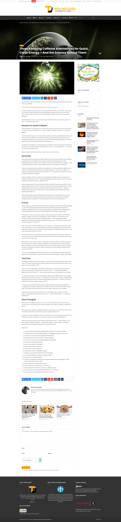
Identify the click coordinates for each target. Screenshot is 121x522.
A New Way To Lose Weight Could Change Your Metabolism (28, 416)
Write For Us (57, 17)
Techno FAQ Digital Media (94, 488)
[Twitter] (32, 502)
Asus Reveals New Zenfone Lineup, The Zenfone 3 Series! (91, 158)
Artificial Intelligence (91, 163)
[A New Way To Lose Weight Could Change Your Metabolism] (29, 409)
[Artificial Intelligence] (81, 165)
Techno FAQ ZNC (97, 1)
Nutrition (26, 22)
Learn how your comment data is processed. (49, 470)
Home (29, 17)
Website (50, 453)
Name (23, 448)
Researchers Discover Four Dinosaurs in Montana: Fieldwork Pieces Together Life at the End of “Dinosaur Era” (92, 125)
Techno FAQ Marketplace (75, 1)
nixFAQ (67, 1)
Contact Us (65, 17)
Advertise (49, 17)
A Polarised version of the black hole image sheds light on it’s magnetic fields (92, 134)
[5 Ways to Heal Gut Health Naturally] (64, 409)
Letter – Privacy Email (87, 1)
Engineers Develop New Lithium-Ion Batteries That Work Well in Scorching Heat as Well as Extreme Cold (92, 149)
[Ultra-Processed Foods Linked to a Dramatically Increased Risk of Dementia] (47, 409)
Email (23, 453)
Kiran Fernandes (25, 56)
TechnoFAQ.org (69, 498)
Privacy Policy (55, 1)
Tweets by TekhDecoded (83, 106)
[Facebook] (31, 502)
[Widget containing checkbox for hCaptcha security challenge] (32, 460)
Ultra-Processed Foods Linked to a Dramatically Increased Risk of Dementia (46, 416)
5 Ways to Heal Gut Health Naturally (63, 415)
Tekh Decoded (84, 488)
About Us (42, 17)
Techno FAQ (61, 1)
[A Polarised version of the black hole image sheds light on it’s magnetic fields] (81, 134)
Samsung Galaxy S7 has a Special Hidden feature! (92, 142)
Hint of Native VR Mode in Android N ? (92, 118)
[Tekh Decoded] (60, 9)
